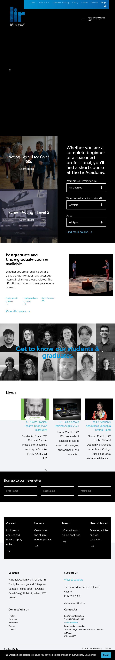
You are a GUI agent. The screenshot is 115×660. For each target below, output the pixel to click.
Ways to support (73, 579)
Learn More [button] (90, 655)
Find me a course (77, 232)
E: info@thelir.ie (71, 622)
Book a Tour (44, 2)
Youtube (12, 626)
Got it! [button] (106, 655)
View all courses (16, 311)
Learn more (27, 168)
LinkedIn (12, 629)
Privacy (108, 648)
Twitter (12, 616)
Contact (84, 2)
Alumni (32, 2)
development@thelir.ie (74, 603)
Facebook (13, 619)
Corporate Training (61, 2)
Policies (95, 2)
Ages (69, 215)
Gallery (75, 2)
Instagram (13, 622)
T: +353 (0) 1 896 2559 (74, 619)
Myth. (15, 649)
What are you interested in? (81, 181)
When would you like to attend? (84, 198)
